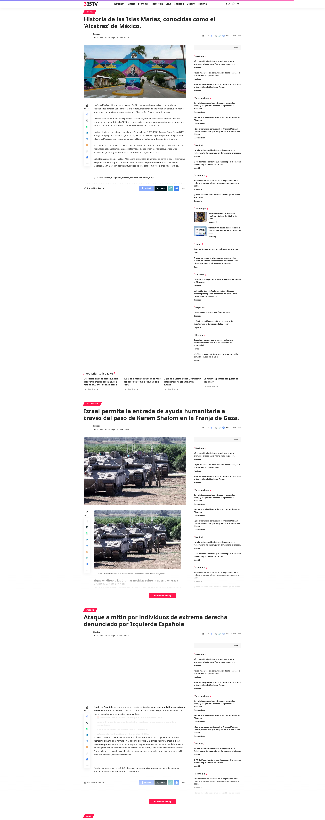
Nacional (197, 67)
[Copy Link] (219, 36)
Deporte (197, 316)
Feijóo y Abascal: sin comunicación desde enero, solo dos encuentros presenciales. (217, 672)
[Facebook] (226, 3)
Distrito (96, 34)
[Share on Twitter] (215, 36)
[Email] (87, 145)
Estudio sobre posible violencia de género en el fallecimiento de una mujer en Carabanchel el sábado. (217, 151)
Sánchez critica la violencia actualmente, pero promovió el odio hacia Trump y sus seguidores (214, 660)
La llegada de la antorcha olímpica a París (212, 312)
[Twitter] (229, 3)
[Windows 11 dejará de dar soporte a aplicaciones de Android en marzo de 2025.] (200, 231)
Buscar (236, 47)
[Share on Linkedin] (87, 133)
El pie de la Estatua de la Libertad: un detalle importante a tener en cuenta (182, 381)
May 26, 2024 (142, 734)
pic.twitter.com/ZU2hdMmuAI (132, 729)
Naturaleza (143, 177)
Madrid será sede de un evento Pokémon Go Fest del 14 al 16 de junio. (222, 216)
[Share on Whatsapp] (87, 127)
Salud (196, 253)
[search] (233, 4)
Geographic (116, 177)
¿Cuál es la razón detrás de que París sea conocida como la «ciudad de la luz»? (216, 355)
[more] (210, 4)
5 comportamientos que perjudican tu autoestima (216, 249)
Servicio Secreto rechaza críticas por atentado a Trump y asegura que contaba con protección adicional (214, 106)
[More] (227, 36)
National (134, 177)
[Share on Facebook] (211, 36)
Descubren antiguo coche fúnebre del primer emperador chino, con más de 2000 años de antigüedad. (213, 342)
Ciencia (107, 177)
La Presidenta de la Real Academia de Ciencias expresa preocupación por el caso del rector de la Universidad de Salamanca (215, 293)
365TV (91, 4)
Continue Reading (162, 595)
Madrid (197, 156)
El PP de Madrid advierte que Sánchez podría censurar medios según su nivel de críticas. (217, 163)
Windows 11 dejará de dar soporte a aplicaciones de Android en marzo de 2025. (224, 230)
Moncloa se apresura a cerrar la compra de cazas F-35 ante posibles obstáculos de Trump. (217, 683)
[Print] (223, 36)
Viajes (151, 177)
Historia (90, 12)
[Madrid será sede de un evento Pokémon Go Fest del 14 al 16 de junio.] (200, 217)
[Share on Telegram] (87, 139)
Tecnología (212, 222)
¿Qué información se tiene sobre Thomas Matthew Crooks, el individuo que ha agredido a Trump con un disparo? (217, 131)
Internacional (199, 112)
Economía (198, 189)
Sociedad (197, 286)
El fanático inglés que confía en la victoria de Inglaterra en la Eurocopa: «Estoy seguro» (213, 322)
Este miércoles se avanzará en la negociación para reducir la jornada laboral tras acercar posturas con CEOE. (216, 183)
